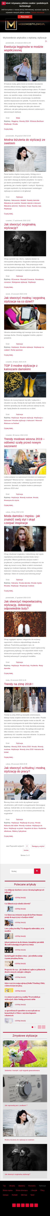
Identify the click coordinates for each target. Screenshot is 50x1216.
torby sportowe (17, 350)
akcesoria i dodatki (19, 200)
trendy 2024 (24, 121)
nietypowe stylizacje (20, 282)
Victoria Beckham (37, 121)
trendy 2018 (16, 746)
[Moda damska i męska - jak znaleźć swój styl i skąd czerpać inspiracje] (25, 538)
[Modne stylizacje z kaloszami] (25, 384)
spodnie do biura (31, 828)
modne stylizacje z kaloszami (24, 420)
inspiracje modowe (27, 586)
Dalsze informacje (37, 12)
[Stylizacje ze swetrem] (25, 158)
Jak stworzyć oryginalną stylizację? (17, 1174)
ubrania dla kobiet (11, 825)
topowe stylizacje (27, 418)
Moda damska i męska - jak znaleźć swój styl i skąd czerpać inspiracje (22, 519)
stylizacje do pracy (27, 823)
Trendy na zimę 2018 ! (18, 684)
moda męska (37, 583)
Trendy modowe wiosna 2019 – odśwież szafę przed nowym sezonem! (24, 442)
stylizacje (8, 124)
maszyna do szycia (12, 500)
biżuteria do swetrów (12, 203)
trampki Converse (27, 279)
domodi (39, 420)
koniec (26, 850)
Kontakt (14, 1195)
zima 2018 (27, 746)
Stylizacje (19, 197)
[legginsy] (25, 67)
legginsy (15, 121)
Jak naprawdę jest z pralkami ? (16, 1105)
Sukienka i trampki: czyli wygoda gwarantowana (22, 1070)
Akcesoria (31, 1186)
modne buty (25, 665)
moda (15, 124)
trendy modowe (26, 497)
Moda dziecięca (21, 1190)
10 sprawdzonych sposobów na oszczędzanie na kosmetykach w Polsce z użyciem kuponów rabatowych (22, 1013)
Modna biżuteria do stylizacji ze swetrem (19, 1140)
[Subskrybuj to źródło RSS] (46, 41)
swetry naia (37, 206)
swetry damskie (33, 200)
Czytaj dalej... (9, 129)
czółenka (34, 665)
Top (4, 1186)
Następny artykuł (38, 846)
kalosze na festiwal (12, 423)
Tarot (32, 1195)
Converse (15, 279)
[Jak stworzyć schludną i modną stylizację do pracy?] (25, 786)
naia (29, 206)
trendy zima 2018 (27, 749)
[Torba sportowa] (25, 317)
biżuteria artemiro (11, 206)
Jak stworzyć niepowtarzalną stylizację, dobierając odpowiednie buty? (23, 605)
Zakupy (5, 1195)
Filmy (42, 1190)
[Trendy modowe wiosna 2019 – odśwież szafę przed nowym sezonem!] (25, 461)
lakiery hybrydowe (19, 831)
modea (7, 586)
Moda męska (7, 1190)
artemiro (23, 206)
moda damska (25, 583)
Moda (18, 118)
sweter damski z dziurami (31, 203)
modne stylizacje (27, 347)
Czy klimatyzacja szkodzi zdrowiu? (17, 904)
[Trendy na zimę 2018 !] (25, 699)
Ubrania (12, 1186)
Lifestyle (34, 1190)
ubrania (15, 583)
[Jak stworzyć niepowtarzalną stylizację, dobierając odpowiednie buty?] (25, 624)
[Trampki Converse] (25, 243)
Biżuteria (21, 1186)
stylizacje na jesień (16, 828)
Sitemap (24, 1195)
